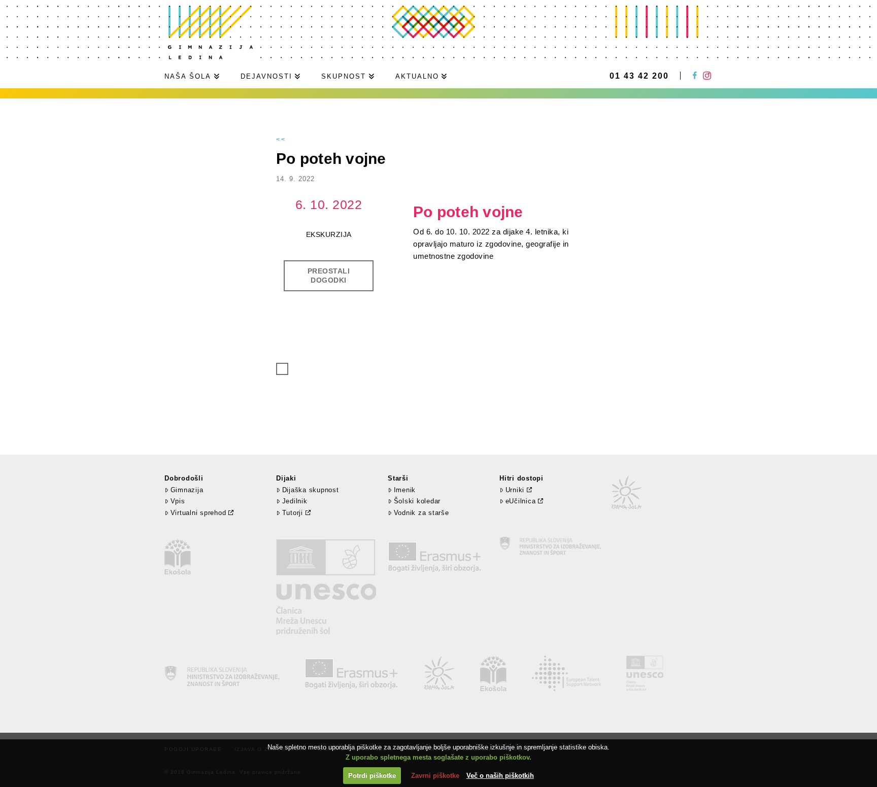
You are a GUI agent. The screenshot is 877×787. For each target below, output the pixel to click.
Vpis (178, 501)
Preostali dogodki (329, 275)
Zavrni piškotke (435, 775)
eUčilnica (520, 501)
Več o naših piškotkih (500, 775)
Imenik (405, 490)
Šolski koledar (417, 501)
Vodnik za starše (421, 513)
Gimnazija (187, 490)
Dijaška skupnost (310, 490)
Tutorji (292, 513)
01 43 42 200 (639, 76)
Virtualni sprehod (198, 513)
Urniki (515, 490)
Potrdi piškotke (372, 775)
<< (281, 139)
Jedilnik (295, 501)
